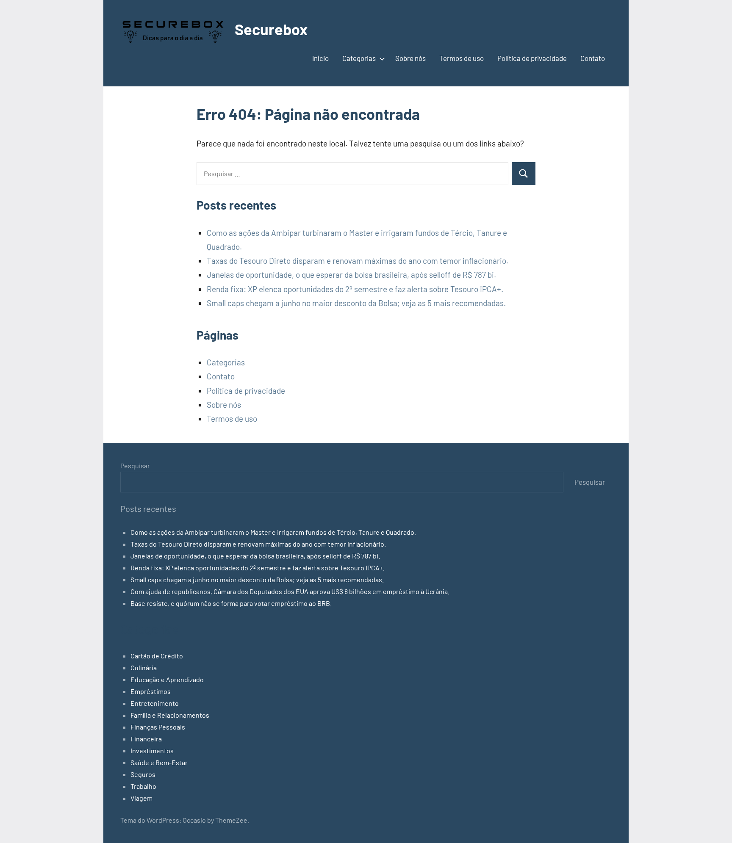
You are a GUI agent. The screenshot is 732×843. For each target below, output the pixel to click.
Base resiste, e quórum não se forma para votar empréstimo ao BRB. (231, 603)
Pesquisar (135, 466)
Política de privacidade (532, 58)
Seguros (142, 774)
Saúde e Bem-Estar (159, 762)
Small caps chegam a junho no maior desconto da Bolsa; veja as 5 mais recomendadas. (356, 303)
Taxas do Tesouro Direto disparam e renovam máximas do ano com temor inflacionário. (357, 260)
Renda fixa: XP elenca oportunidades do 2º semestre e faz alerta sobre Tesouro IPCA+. (355, 289)
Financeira (146, 739)
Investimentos (152, 750)
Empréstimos (150, 691)
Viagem (141, 798)
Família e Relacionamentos (169, 715)
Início (320, 58)
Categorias (359, 58)
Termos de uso (461, 58)
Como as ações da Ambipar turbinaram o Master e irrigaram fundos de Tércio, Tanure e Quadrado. (273, 532)
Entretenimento (154, 703)
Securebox (271, 29)
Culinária (143, 667)
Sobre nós (410, 58)
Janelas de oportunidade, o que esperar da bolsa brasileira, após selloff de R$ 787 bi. (351, 274)
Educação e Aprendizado (167, 679)
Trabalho (143, 786)
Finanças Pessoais (157, 727)
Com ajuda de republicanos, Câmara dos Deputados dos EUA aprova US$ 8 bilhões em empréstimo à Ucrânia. (289, 591)
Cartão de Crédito (156, 656)
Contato (592, 58)
